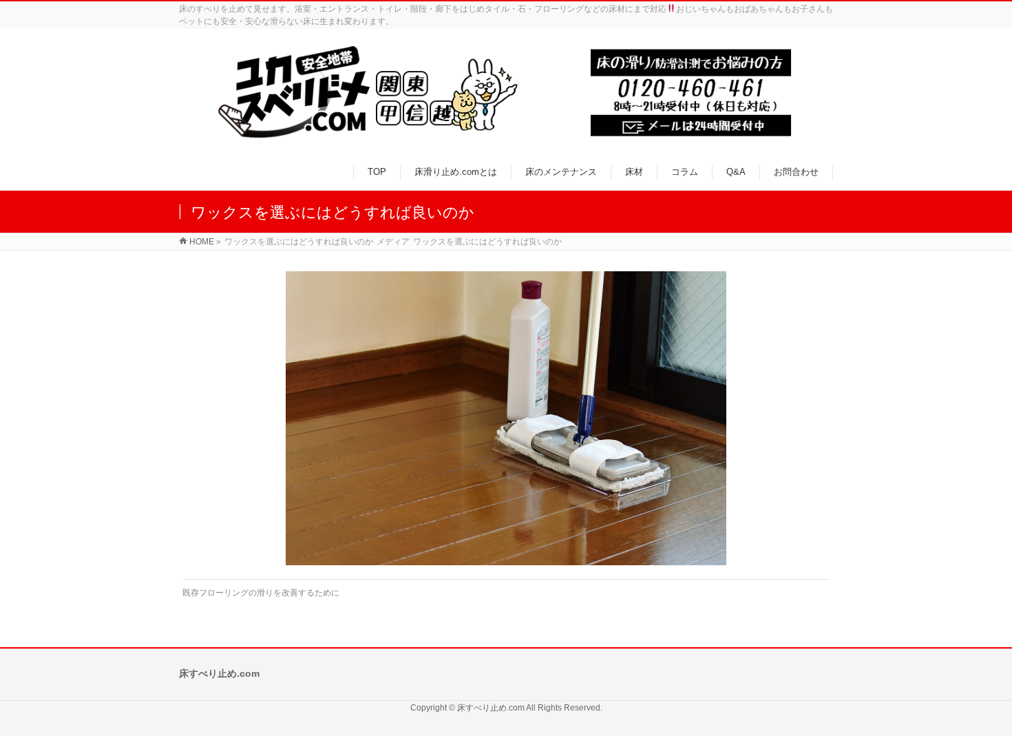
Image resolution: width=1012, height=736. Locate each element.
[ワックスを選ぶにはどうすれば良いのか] (506, 418)
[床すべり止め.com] (506, 93)
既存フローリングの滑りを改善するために (260, 593)
